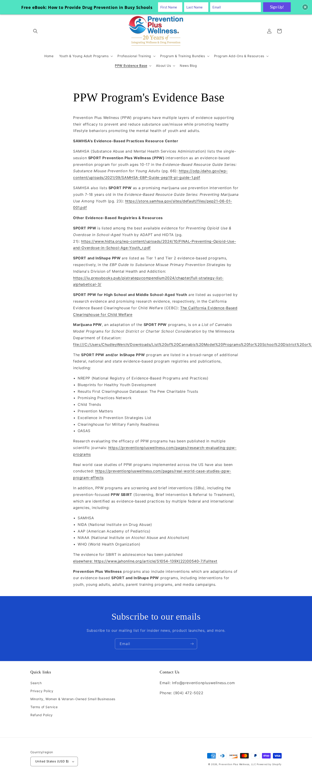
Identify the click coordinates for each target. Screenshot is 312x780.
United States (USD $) (52, 761)
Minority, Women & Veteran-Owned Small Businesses (72, 699)
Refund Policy (41, 715)
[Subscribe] (192, 643)
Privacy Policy (41, 691)
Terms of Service (44, 707)
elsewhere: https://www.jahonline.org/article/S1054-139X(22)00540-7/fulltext (145, 561)
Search (36, 683)
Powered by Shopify (269, 764)
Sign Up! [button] (277, 7)
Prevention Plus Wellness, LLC (237, 764)
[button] (35, 31)
